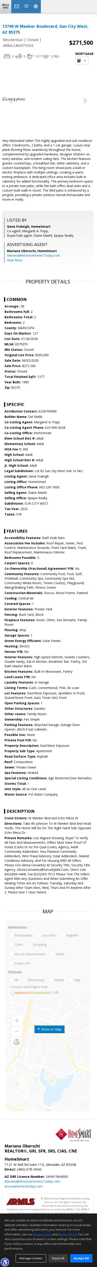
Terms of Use (67, 1234)
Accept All (81, 1258)
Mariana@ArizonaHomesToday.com (33, 255)
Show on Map (51, 1029)
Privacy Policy (42, 1234)
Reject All (58, 1258)
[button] (5, 1262)
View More (15, 260)
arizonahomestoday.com (24, 1186)
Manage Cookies (30, 1258)
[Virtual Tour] (36, 6)
